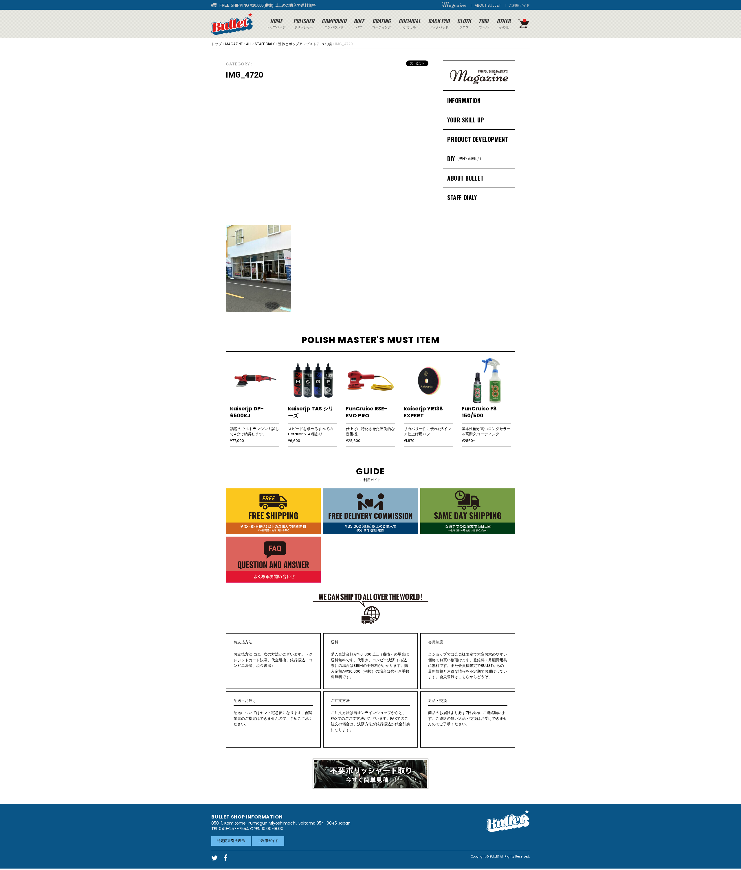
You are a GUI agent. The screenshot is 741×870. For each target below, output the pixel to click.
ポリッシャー (303, 23)
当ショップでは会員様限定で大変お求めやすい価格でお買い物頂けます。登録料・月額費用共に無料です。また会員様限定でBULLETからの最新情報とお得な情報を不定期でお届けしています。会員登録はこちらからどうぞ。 (467, 660)
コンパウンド (334, 23)
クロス (464, 23)
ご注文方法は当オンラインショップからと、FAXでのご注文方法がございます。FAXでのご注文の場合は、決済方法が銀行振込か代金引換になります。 (370, 715)
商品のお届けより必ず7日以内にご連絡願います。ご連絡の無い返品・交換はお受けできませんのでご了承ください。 (467, 712)
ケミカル (410, 23)
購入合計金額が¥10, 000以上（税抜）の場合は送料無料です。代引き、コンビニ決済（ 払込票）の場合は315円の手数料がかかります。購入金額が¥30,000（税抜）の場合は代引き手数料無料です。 (370, 660)
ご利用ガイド (519, 5)
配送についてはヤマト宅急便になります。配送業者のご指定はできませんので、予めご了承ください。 (273, 712)
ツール (483, 23)
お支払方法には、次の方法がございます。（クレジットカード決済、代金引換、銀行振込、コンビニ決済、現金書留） (273, 654)
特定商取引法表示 (231, 840)
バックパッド (439, 23)
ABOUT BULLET (488, 5)
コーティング (381, 23)
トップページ (276, 23)
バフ (359, 23)
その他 (504, 23)
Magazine (454, 4)
